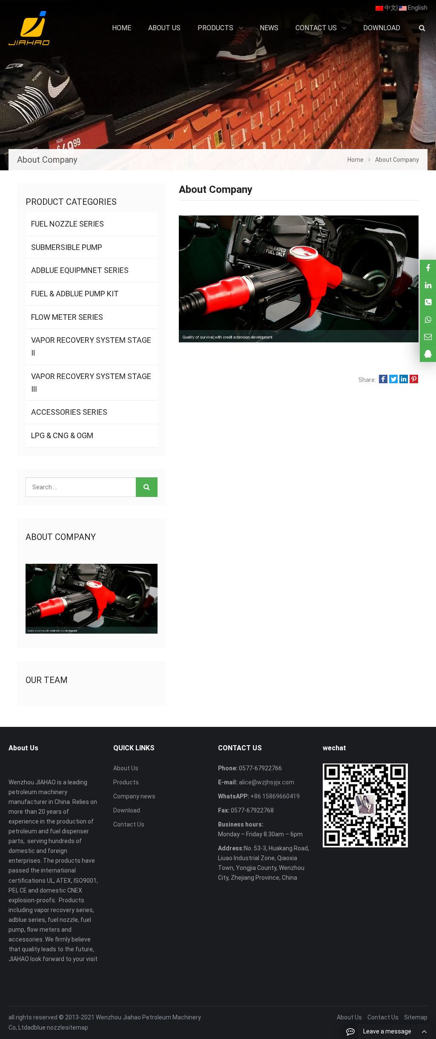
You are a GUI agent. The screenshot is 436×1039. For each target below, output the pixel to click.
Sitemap (415, 1017)
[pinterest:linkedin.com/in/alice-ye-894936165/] (428, 285)
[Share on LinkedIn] (404, 380)
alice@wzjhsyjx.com (266, 782)
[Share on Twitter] (393, 380)
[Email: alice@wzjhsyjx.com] (428, 336)
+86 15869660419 (274, 796)
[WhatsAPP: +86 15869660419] (428, 319)
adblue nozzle (46, 1027)
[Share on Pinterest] (414, 380)
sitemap (76, 1027)
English (417, 7)
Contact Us (128, 824)
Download (126, 810)
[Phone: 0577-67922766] (428, 302)
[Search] (147, 487)
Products (126, 782)
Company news (134, 796)
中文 (389, 7)
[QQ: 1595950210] (428, 353)
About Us (125, 768)
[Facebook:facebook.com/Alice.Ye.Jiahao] (428, 268)
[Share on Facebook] (383, 380)
